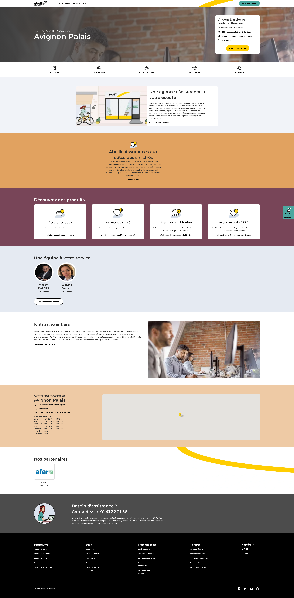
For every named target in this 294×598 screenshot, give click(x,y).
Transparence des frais (199, 558)
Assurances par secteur (144, 571)
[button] (181, 415)
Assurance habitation (42, 553)
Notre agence (64, 3)
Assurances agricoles (146, 558)
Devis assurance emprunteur (92, 568)
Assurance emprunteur (43, 567)
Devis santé (90, 558)
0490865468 (226, 40)
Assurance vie (39, 563)
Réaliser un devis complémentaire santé (118, 235)
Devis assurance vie (93, 563)
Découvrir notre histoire (159, 123)
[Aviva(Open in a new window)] (40, 3)
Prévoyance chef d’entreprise (144, 564)
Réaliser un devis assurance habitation (176, 235)
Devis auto (90, 549)
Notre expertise (79, 3)
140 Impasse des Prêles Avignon (51, 405)
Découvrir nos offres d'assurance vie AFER (233, 235)
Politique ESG (195, 563)
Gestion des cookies (198, 567)
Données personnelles (198, 553)
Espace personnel (249, 3)
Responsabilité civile (146, 553)
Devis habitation (92, 553)
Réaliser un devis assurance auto (60, 235)
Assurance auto (40, 549)
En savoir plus (133, 179)
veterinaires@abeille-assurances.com (54, 412)
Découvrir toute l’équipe (48, 301)
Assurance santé (40, 558)
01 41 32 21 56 (113, 511)
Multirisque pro (144, 549)
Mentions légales (196, 549)
